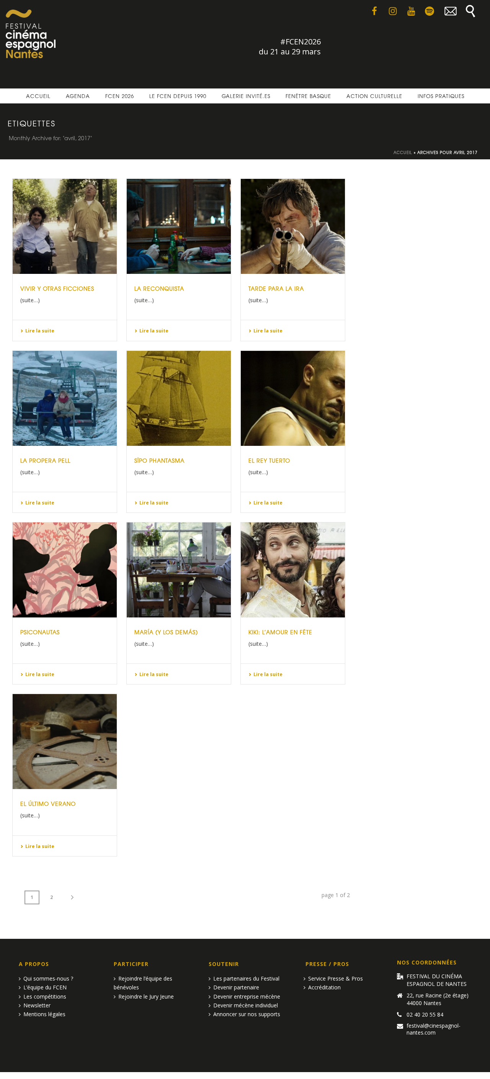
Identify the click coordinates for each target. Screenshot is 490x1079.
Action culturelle (374, 96)
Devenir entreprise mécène (246, 996)
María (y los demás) (166, 632)
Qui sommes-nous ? (48, 978)
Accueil (38, 96)
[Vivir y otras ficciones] (65, 226)
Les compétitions (44, 996)
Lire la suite (39, 330)
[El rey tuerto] (293, 398)
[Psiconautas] (65, 569)
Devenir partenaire (236, 987)
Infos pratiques (441, 96)
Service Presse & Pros (335, 978)
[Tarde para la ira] (293, 226)
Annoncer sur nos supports (246, 1014)
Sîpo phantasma (159, 460)
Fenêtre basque (308, 96)
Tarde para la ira (276, 288)
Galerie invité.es (246, 96)
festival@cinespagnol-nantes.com (434, 1029)
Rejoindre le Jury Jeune (146, 996)
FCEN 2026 (119, 96)
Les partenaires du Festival (246, 978)
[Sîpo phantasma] (179, 398)
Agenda (78, 96)
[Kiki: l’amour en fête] (293, 569)
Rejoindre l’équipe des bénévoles (143, 983)
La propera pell (45, 460)
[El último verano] (65, 741)
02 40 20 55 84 (425, 1014)
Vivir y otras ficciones (57, 288)
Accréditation (324, 987)
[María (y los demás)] (179, 569)
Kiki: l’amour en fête (280, 632)
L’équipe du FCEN (45, 987)
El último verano (48, 803)
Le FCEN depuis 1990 (177, 96)
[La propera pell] (65, 398)
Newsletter (37, 1005)
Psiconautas (40, 632)
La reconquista (159, 288)
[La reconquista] (179, 226)
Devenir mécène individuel (245, 1005)
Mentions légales (44, 1014)
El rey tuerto (269, 460)
